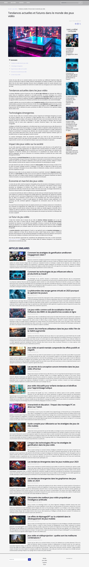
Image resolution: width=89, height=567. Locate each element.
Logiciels (21, 3)
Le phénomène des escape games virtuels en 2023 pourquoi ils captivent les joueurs (71, 100)
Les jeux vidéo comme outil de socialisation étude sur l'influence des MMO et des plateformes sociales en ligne (72, 125)
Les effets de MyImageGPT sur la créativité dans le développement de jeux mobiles (49, 517)
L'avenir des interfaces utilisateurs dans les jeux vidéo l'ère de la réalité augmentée (72, 151)
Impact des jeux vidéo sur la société (19, 69)
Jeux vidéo (13, 3)
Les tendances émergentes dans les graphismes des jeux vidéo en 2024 (52, 479)
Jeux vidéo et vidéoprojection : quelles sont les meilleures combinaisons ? (52, 536)
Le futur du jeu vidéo (15, 75)
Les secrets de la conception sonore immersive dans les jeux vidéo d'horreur (53, 367)
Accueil (9, 9)
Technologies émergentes (17, 66)
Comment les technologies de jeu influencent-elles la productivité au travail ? (72, 76)
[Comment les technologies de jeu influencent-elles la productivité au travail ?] (72, 65)
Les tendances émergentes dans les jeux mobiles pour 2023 (53, 461)
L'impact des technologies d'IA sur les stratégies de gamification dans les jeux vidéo (49, 443)
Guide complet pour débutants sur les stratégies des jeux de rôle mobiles (53, 424)
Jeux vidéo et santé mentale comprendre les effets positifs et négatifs (54, 348)
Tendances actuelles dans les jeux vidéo (19, 63)
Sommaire (14, 60)
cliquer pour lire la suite (14, 239)
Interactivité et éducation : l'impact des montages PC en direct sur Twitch (51, 405)
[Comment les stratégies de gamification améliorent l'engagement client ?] (72, 40)
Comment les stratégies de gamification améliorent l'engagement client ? (72, 52)
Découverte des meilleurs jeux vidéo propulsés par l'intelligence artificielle (49, 498)
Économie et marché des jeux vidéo (19, 72)
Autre (28, 3)
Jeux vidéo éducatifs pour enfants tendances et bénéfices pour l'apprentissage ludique (52, 386)
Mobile (6, 3)
